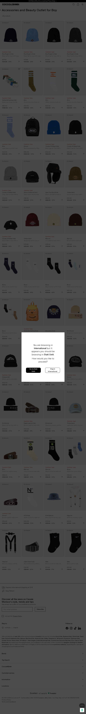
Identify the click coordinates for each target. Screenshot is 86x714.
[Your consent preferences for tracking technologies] (82, 710)
